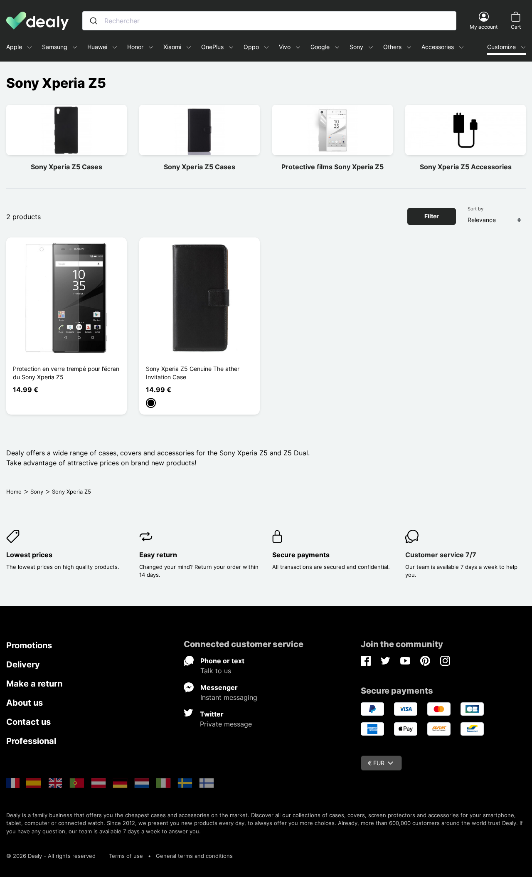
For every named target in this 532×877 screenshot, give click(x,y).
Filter (431, 216)
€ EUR (376, 762)
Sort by (475, 209)
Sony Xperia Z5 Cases (66, 167)
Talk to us (215, 671)
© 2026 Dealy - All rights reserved (51, 855)
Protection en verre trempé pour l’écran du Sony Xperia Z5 (66, 372)
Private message (226, 724)
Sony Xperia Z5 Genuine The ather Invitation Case (192, 372)
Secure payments (301, 555)
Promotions (29, 645)
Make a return (34, 684)
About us (24, 703)
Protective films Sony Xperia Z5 (332, 167)
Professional (31, 741)
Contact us (28, 722)
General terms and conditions (194, 855)
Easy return (158, 555)
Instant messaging (228, 697)
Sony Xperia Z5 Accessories (466, 167)
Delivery (23, 664)
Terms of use (126, 855)
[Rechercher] (93, 21)
